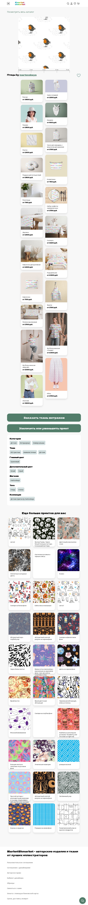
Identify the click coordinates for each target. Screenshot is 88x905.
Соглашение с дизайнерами (18, 868)
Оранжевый (15, 462)
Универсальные (38, 443)
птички (20, 490)
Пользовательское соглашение (20, 863)
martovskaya (28, 74)
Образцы (10, 883)
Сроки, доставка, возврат (17, 899)
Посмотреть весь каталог (20, 11)
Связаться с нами (14, 888)
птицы (13, 490)
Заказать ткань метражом (44, 417)
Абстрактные (15, 452)
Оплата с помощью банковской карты (23, 893)
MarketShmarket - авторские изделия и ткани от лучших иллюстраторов (42, 853)
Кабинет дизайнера (15, 878)
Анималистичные (30, 452)
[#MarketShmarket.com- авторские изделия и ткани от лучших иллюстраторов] (20, 3)
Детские (14, 443)
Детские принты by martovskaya (22, 499)
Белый (13, 471)
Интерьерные (25, 443)
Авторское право (14, 873)
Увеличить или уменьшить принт (44, 428)
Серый (20, 471)
